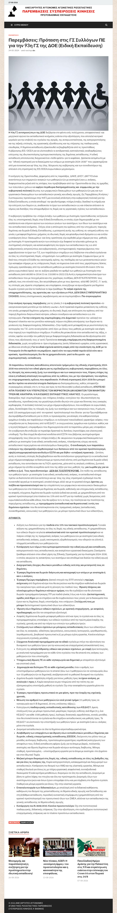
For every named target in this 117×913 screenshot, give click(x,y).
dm (34, 50)
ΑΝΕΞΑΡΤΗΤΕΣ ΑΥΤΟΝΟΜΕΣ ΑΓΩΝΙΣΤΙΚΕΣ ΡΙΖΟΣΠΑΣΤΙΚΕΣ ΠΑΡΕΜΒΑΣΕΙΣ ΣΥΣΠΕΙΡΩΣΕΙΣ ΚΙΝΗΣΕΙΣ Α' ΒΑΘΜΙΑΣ (30, 906)
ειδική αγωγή (27, 822)
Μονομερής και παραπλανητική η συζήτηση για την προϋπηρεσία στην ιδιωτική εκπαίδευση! (21, 867)
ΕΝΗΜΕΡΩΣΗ (14, 35)
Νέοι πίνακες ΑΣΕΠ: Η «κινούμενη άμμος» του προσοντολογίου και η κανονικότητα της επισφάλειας (56, 867)
